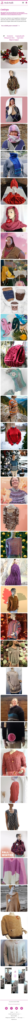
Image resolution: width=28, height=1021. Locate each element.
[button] (23, 3)
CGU (17, 1012)
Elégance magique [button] (14, 40)
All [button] (4, 36)
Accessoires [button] (10, 36)
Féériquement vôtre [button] (9, 38)
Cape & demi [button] (20, 38)
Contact (11, 1012)
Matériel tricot (14, 1019)
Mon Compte (20, 1017)
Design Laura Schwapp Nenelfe (14, 1004)
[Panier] (26, 2)
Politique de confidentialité (10, 1017)
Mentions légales (14, 1015)
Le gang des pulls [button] (19, 36)
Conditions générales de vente (13, 1014)
